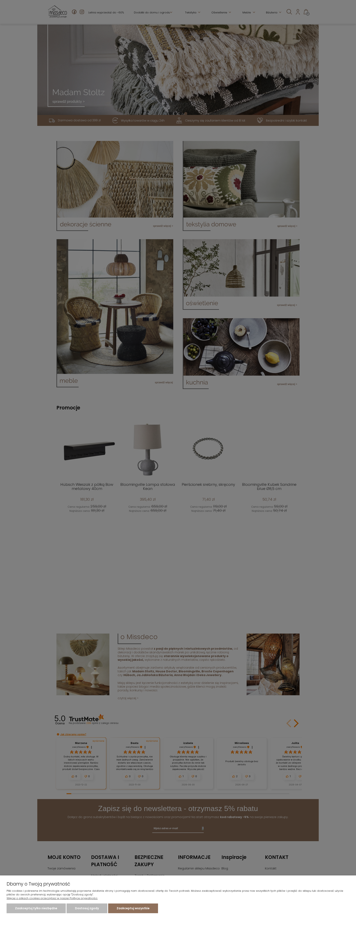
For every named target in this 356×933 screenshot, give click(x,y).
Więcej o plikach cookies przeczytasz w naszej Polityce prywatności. (52, 898)
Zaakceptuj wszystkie (133, 908)
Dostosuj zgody (87, 908)
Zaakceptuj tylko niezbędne (36, 908)
